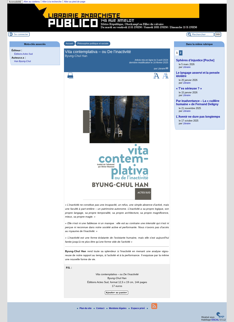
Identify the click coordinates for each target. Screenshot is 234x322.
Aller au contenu (32, 1)
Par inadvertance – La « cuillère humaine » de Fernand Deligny (197, 102)
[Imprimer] (70, 77)
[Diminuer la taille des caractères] (165, 77)
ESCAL (215, 320)
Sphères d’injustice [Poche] (195, 60)
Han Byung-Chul (22, 61)
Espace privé (138, 308)
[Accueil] (117, 30)
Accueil (69, 43)
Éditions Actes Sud (23, 54)
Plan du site (86, 308)
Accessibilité (15, 2)
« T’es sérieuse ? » (189, 88)
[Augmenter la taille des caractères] (156, 77)
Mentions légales (118, 308)
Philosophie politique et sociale (92, 43)
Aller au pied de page (74, 1)
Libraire (161, 68)
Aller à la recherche (52, 1)
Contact (100, 308)
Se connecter (21, 34)
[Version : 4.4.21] (220, 317)
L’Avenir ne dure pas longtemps (198, 116)
